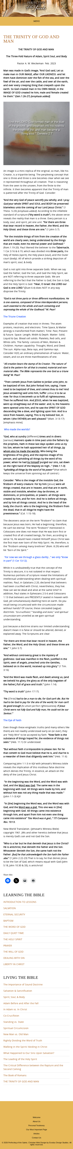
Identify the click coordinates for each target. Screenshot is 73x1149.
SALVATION (9, 908)
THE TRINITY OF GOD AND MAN (21, 1081)
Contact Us (36, 1138)
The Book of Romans (14, 1075)
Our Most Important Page (36, 1130)
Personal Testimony (36, 1125)
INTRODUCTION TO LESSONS (19, 901)
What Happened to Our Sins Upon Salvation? (28, 1053)
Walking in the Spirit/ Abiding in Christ (25, 1046)
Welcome (36, 1117)
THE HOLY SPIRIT (12, 939)
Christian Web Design (37, 1143)
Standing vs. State (13, 1021)
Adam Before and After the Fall (21, 1003)
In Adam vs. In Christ (15, 1009)
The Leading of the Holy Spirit (20, 1059)
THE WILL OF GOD (13, 951)
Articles (36, 1134)
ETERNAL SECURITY (14, 914)
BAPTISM (8, 920)
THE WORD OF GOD (14, 926)
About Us (36, 1121)
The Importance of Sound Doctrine (23, 984)
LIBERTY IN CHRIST (13, 964)
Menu (36, 21)
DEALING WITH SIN (14, 958)
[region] (36, 8)
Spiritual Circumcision (16, 1028)
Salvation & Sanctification (17, 990)
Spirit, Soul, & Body (14, 997)
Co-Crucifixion (11, 1015)
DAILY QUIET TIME (13, 933)
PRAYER (7, 945)
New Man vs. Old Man (16, 1034)
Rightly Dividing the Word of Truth (22, 1040)
